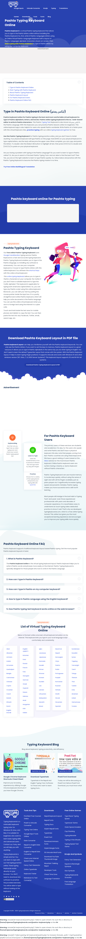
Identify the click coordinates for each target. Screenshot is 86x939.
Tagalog (74, 661)
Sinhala (57, 690)
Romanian (58, 682)
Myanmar (58, 649)
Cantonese (10, 678)
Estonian (26, 655)
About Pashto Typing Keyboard (21, 92)
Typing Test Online (31, 830)
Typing (53, 8)
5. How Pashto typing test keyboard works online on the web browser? (40, 609)
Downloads (26, 17)
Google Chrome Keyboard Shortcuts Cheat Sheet (15, 778)
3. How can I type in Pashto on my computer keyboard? (33, 589)
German (25, 680)
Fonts (42, 17)
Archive (67, 913)
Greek (25, 684)
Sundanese (75, 649)
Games (16, 17)
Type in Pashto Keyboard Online (22, 87)
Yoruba (74, 706)
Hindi (24, 700)
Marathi (41, 702)
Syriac (74, 657)
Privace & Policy (40, 913)
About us (59, 913)
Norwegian (59, 657)
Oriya (57, 661)
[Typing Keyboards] (11, 813)
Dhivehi (8, 702)
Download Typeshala (40, 777)
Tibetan (74, 678)
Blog (49, 17)
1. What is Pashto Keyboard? (20, 558)
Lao (40, 686)
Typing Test (46, 122)
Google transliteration (12, 255)
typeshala (33, 485)
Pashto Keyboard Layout (19, 95)
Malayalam (43, 698)
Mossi (41, 706)
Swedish (74, 653)
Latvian (41, 690)
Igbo (40, 649)
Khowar (41, 673)
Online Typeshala (30, 869)
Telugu (74, 673)
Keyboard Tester (30, 874)
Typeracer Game (71, 823)
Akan (8, 649)
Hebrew (25, 696)
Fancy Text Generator (32, 865)
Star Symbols (70, 871)
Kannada (42, 661)
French (25, 668)
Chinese (9, 682)
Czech (8, 694)
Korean (41, 678)
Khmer (41, 669)
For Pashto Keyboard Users (20, 98)
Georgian (26, 676)
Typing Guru (48, 824)
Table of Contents (15, 82)
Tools (35, 17)
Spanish (58, 706)
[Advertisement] (69, 28)
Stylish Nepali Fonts (51, 829)
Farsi (24, 659)
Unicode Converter (33, 8)
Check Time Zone (50, 874)
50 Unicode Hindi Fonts (52, 852)
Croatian (9, 690)
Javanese (42, 653)
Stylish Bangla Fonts (51, 848)
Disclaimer (50, 913)
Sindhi (57, 694)
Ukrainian (75, 694)
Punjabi (57, 678)
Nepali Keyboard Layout (53, 816)
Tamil (74, 669)
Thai (73, 682)
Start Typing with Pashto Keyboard (19, 44)
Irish (24, 708)
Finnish (25, 664)
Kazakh (41, 665)
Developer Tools (50, 870)
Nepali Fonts (48, 820)
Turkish (74, 686)
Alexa (46, 461)
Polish (57, 669)
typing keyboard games (60, 130)
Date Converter (29, 841)
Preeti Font (48, 837)
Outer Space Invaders (73, 827)
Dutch (8, 706)
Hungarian (26, 704)
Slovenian (58, 702)
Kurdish (41, 682)
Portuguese (59, 673)
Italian (25, 713)
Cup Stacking (70, 831)
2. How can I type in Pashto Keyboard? (24, 579)
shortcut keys (34, 270)
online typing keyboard (15, 276)
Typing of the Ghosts (72, 840)
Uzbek (74, 698)
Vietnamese (76, 702)
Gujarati (25, 688)
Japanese (42, 657)
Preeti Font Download (67, 777)
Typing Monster (70, 835)
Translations (63, 8)
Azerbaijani (10, 669)
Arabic (8, 661)
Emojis (45, 8)
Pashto (57, 665)
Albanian (9, 653)
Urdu (73, 690)
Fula (24, 672)
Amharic (9, 657)
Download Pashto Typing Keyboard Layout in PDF (43, 365)
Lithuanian (42, 694)
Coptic (8, 686)
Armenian (9, 665)
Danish (8, 698)
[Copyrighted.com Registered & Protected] (9, 899)
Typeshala (48, 833)
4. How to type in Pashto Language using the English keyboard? (37, 599)
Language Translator (52, 879)
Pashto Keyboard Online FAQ (20, 100)
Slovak (57, 698)
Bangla (8, 673)
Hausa (25, 692)
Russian (58, 686)
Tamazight (75, 665)
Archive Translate (77, 913)
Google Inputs (19, 8)
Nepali (57, 653)
